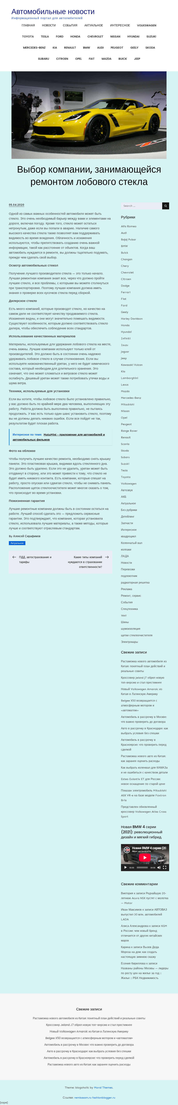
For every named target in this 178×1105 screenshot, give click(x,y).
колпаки (126, 549)
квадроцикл (128, 536)
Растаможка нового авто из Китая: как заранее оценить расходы (89, 1064)
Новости (49, 25)
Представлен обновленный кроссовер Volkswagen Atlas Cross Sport (143, 811)
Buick (123, 59)
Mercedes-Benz (34, 48)
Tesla (45, 37)
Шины (125, 622)
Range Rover (129, 430)
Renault (70, 48)
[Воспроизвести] (125, 867)
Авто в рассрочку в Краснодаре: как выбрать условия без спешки (89, 1051)
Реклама (126, 589)
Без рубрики (129, 510)
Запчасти (127, 523)
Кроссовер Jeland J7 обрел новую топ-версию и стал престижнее (89, 1025)
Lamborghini (129, 378)
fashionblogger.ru (103, 1097)
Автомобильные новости (53, 11)
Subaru (43, 59)
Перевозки (128, 569)
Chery (125, 266)
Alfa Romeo (128, 226)
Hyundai (133, 37)
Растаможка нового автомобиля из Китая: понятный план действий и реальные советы (144, 666)
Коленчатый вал (131, 543)
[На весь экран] (164, 867)
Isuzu (124, 345)
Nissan (115, 37)
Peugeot (117, 48)
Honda (75, 37)
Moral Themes (103, 1087)
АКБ (123, 496)
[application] (145, 857)
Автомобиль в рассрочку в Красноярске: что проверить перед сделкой (143, 744)
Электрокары (129, 642)
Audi (100, 48)
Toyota (28, 37)
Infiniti (126, 338)
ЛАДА (125, 556)
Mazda (106, 59)
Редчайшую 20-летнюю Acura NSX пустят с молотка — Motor (144, 898)
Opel (78, 59)
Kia (55, 48)
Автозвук (127, 490)
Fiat (92, 59)
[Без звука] (159, 867)
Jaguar (125, 351)
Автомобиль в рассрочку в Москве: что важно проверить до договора (89, 1045)
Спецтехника (129, 609)
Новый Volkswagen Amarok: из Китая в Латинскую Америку (89, 1031)
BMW (86, 48)
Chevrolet (95, 37)
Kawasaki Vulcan (132, 364)
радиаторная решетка (135, 582)
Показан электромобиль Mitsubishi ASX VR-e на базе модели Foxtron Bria (143, 795)
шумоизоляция (130, 628)
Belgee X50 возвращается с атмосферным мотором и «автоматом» (139, 705)
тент (124, 615)
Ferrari (125, 292)
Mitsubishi (127, 404)
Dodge (125, 285)
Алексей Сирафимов (27, 536)
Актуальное (93, 25)
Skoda (150, 48)
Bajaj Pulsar (128, 239)
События (70, 25)
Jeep (137, 59)
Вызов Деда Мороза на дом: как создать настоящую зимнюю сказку (140, 951)
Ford (59, 37)
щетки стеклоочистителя (136, 635)
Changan (126, 259)
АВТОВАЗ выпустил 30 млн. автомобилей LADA (144, 914)
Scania (125, 444)
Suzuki (151, 37)
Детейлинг (127, 516)
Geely (134, 48)
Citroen (62, 59)
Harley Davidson (132, 318)
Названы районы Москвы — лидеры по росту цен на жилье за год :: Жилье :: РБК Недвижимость (144, 973)
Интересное (120, 25)
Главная (28, 25)
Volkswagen (146, 25)
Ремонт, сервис (131, 595)
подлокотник (129, 576)
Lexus (124, 384)
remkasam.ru (82, 1097)
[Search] (165, 205)
